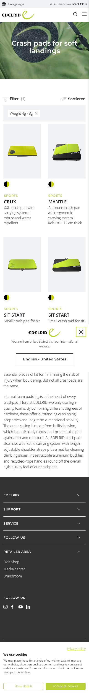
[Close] (81, 332)
